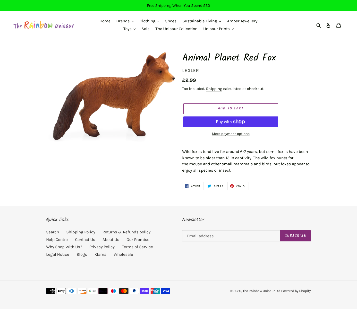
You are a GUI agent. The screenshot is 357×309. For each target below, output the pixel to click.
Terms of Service (137, 246)
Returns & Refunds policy (126, 232)
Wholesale (123, 254)
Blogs (81, 254)
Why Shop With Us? (64, 246)
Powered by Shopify (296, 291)
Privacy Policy (102, 246)
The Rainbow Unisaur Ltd (261, 291)
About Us (110, 239)
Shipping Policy (80, 232)
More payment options (231, 134)
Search (52, 232)
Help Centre (57, 239)
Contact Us (85, 239)
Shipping (214, 88)
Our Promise (138, 239)
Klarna (100, 254)
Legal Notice (57, 254)
